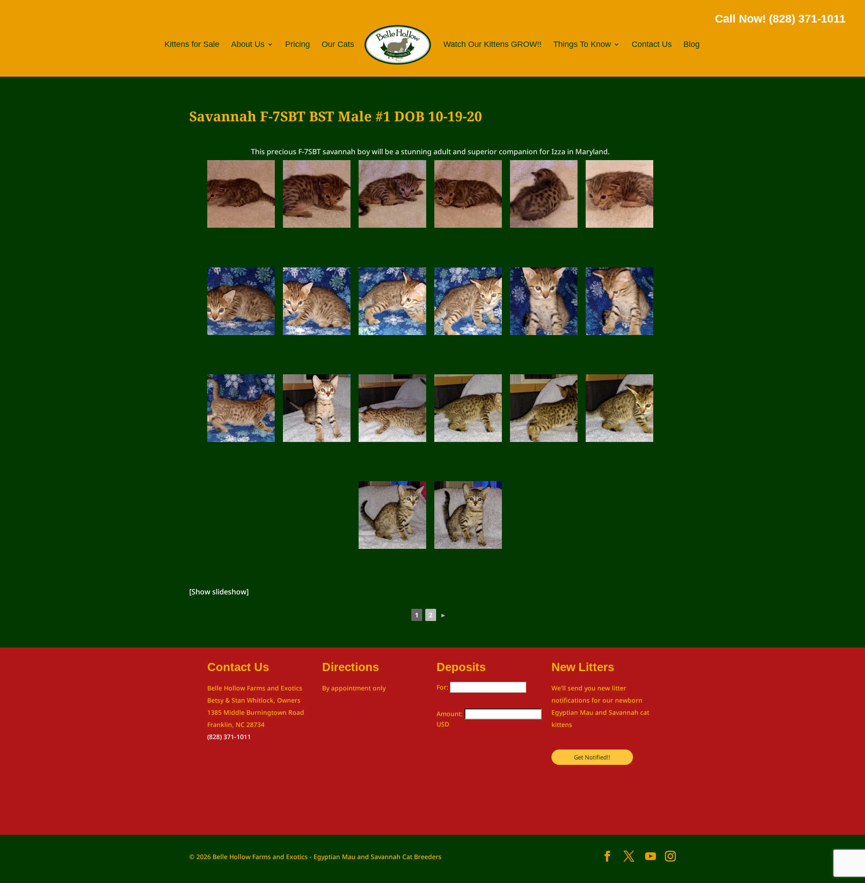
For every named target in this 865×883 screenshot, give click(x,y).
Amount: (450, 713)
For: (443, 687)
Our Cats (338, 45)
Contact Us (652, 45)
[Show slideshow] (219, 592)
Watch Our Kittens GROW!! (492, 45)
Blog (691, 45)
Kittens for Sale (191, 45)
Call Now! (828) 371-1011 (780, 18)
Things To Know (582, 45)
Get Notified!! (592, 757)
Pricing (297, 45)
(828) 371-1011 (229, 736)
